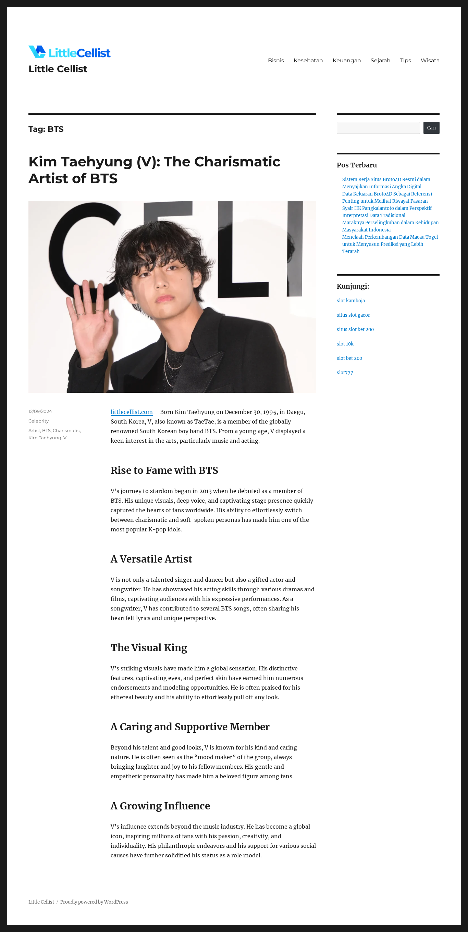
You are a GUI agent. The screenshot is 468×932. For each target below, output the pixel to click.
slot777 (345, 373)
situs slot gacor (353, 315)
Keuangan (347, 60)
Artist (34, 430)
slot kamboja (351, 301)
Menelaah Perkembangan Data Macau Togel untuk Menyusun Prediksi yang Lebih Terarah (390, 244)
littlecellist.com (132, 411)
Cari (431, 128)
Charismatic (66, 430)
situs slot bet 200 (355, 329)
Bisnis (276, 60)
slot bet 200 (349, 358)
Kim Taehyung (44, 437)
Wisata (430, 60)
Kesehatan (308, 60)
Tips (405, 60)
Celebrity (38, 421)
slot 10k (345, 344)
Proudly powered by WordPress (94, 902)
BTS (46, 430)
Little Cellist (57, 69)
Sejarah (381, 60)
